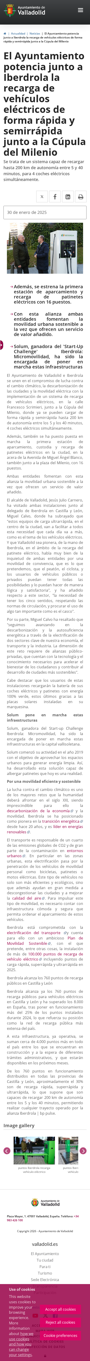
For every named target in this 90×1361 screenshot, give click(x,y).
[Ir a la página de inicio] (10, 10)
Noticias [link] (35, 33)
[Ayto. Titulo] (50, 1202)
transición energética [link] (62, 821)
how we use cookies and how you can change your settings (21, 1344)
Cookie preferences (60, 1335)
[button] (81, 10)
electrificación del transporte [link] (37, 932)
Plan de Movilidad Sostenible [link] (45, 941)
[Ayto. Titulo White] (32, 10)
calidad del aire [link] (28, 898)
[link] (4, 33)
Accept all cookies (60, 1309)
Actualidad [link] (18, 33)
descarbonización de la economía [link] (40, 810)
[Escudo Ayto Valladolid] (35, 1202)
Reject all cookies (60, 1322)
